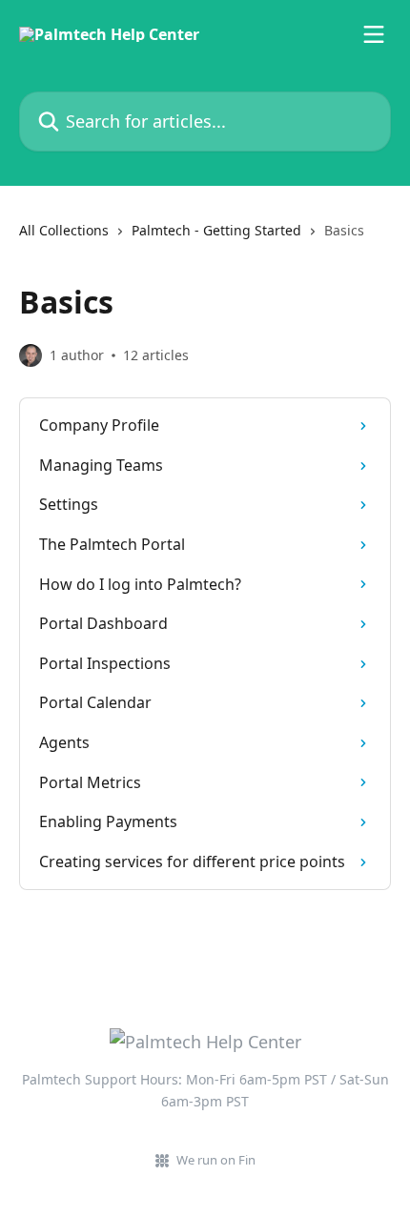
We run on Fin (216, 1159)
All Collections (64, 230)
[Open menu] (374, 34)
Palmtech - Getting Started (216, 230)
